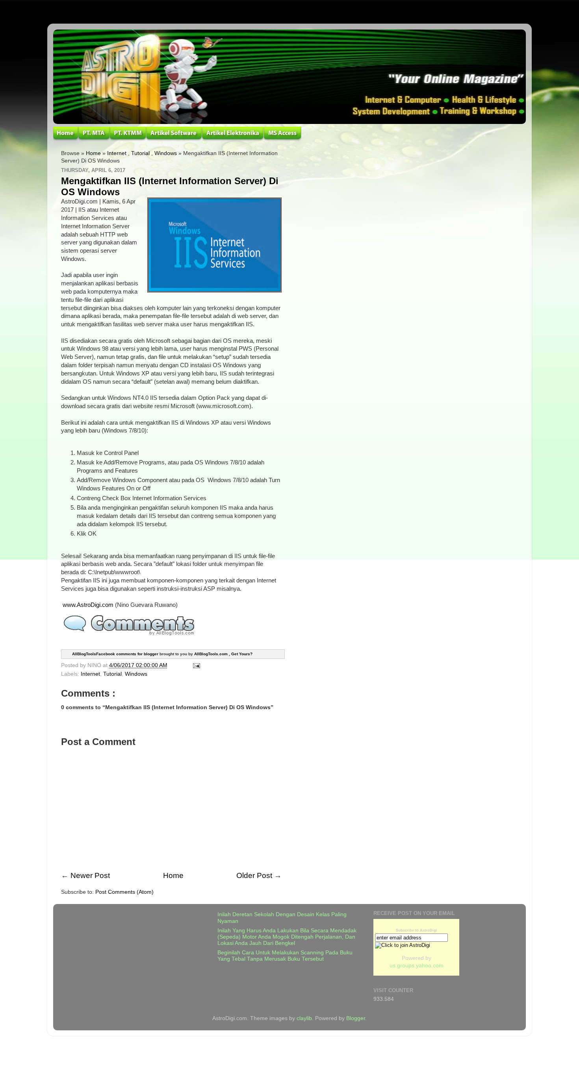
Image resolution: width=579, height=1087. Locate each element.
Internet (116, 153)
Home (93, 153)
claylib (304, 1018)
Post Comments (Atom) (124, 892)
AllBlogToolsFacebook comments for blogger (115, 653)
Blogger (355, 1018)
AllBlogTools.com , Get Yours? (223, 653)
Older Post (254, 875)
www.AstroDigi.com (88, 605)
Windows (165, 153)
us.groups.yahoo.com (417, 966)
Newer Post (90, 875)
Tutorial (140, 153)
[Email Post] (195, 665)
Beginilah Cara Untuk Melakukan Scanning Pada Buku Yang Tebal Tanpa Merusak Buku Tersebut (285, 956)
